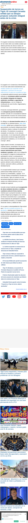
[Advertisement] (14, 69)
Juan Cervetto (5, 226)
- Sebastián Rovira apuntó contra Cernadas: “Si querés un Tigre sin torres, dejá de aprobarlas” (13, 284)
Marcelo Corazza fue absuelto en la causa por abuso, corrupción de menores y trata (12, 507)
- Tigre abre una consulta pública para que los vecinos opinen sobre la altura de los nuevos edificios (13, 234)
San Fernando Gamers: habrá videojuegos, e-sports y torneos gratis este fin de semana (13, 427)
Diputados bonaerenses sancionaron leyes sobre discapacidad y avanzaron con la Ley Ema (13, 454)
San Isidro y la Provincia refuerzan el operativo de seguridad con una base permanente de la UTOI (13, 400)
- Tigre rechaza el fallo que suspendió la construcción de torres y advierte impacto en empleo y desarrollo (13, 255)
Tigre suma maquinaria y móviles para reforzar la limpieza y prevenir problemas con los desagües (13, 373)
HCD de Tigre (17, 223)
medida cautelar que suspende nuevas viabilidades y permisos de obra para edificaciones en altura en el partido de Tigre (13, 90)
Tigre (2, 7)
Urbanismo (4, 223)
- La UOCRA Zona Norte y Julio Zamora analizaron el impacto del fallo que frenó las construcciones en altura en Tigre (13, 241)
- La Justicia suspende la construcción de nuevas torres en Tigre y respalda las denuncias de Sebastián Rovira (13, 248)
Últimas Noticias (4, 349)
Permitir (16, 521)
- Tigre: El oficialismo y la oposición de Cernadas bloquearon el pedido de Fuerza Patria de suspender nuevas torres (12, 270)
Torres (10, 223)
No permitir (22, 521)
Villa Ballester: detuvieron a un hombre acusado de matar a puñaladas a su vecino (13, 481)
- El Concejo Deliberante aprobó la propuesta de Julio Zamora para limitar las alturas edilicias (14, 262)
